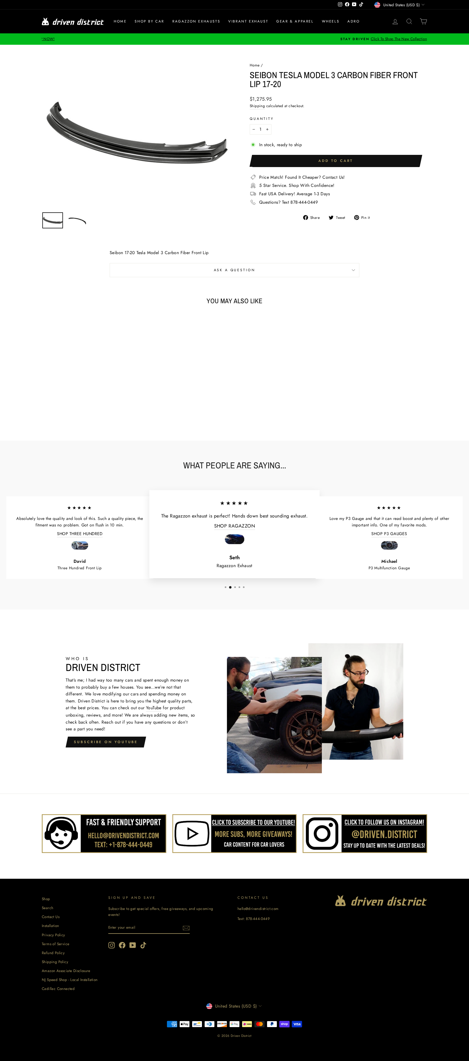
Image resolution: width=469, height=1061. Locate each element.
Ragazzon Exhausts (196, 21)
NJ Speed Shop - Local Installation (70, 979)
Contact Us (50, 916)
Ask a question (234, 270)
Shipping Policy (55, 961)
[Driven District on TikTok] (143, 945)
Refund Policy (53, 952)
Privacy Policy (53, 935)
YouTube (153, 708)
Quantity (262, 118)
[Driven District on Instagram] (111, 945)
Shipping (257, 105)
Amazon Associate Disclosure (66, 970)
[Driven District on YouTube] (132, 945)
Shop (46, 899)
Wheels (331, 21)
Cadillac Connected (58, 988)
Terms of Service (55, 944)
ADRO (353, 21)
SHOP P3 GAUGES (389, 534)
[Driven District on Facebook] (122, 945)
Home (120, 21)
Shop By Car (149, 21)
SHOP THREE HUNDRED (80, 534)
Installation (50, 925)
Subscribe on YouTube (106, 741)
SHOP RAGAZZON (234, 525)
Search (47, 907)
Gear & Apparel (294, 21)
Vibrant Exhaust (248, 21)
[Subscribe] (186, 927)
